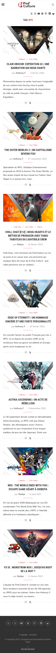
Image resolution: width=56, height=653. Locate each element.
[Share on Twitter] (30, 102)
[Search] (52, 4)
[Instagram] (35, 13)
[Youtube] (39, 13)
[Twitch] (46, 13)
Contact (33, 634)
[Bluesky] (53, 13)
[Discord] (50, 13)
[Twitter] (31, 13)
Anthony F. (21, 73)
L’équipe (23, 634)
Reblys (20, 244)
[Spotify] (42, 13)
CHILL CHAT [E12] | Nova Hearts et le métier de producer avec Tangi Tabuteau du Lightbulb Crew (28, 235)
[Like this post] (26, 103)
